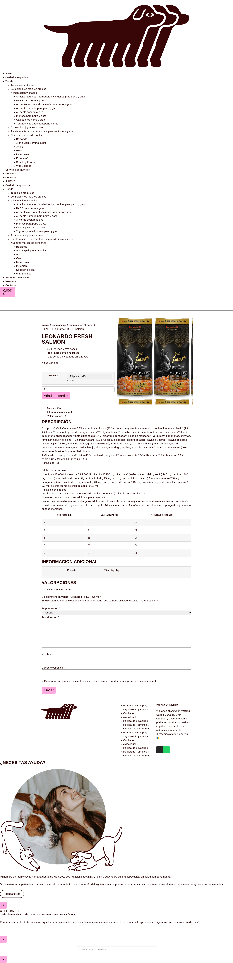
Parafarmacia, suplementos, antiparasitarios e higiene (42, 131)
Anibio (19, 146)
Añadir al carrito (56, 396)
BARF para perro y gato (30, 100)
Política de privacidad (135, 720)
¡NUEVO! (10, 73)
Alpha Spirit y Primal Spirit (31, 142)
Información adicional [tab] (59, 412)
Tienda (9, 81)
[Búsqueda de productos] (116, 949)
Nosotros (10, 173)
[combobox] (116, 308)
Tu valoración (50, 617)
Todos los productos (22, 85)
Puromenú (22, 158)
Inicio (45, 325)
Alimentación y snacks (24, 92)
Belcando (21, 139)
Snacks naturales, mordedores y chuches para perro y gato (50, 96)
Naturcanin (22, 154)
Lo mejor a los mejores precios (28, 88)
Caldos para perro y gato (30, 119)
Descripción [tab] (54, 408)
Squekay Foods (25, 162)
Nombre (47, 654)
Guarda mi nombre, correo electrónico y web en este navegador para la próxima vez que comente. (101, 681)
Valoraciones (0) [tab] (56, 416)
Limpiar (71, 380)
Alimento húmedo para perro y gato (36, 108)
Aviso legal (129, 717)
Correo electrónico (53, 667)
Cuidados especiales (17, 77)
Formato (53, 376)
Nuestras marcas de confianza (28, 135)
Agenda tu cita (12, 893)
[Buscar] (1, 303)
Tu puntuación (51, 608)
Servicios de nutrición (17, 169)
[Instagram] (159, 749)
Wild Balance (23, 165)
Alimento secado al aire (29, 112)
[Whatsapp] (166, 749)
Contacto (10, 177)
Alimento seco (75, 325)
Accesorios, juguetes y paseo (28, 127)
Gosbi (19, 150)
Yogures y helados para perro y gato (37, 123)
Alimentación (57, 325)
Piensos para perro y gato (31, 115)
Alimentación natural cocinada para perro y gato (44, 104)
